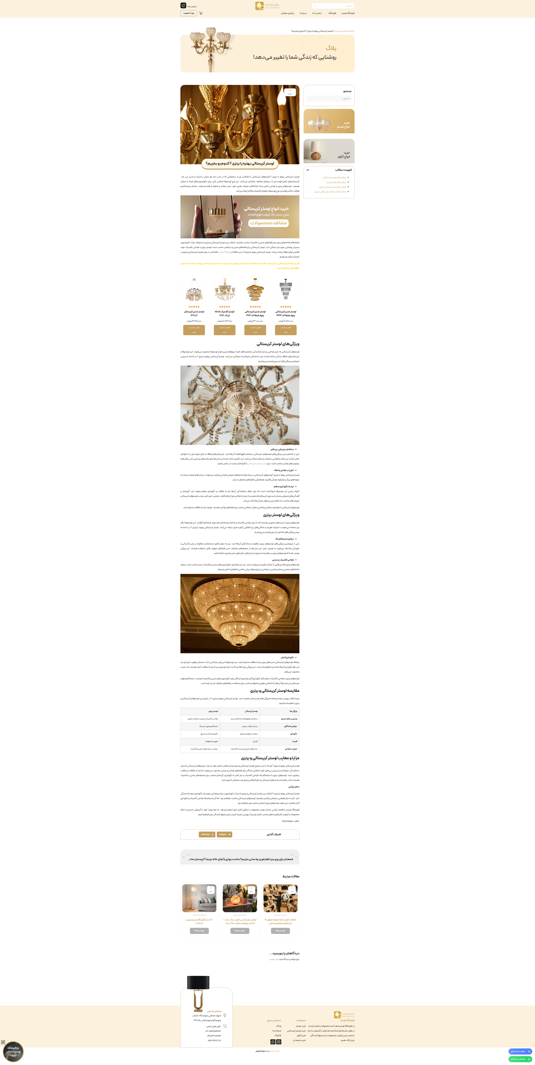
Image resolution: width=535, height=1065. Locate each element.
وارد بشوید (274, 959)
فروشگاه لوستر (348, 13)
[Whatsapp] (272, 1041)
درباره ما (303, 13)
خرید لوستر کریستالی (256, 463)
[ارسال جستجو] (315, 5)
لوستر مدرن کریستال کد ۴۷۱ (194, 313)
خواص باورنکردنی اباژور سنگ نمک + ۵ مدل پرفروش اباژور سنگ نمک (240, 921)
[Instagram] (278, 1041)
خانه (353, 31)
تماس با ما (317, 13)
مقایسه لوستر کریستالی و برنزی (332, 187)
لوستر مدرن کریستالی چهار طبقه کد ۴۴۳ (285, 313)
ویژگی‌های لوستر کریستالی (334, 177)
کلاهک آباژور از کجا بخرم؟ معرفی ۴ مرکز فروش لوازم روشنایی (280, 921)
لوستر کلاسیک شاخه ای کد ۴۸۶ (224, 313)
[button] (308, 170)
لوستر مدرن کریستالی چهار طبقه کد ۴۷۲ (255, 313)
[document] (12, 1053)
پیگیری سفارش (287, 13)
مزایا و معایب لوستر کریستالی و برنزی (330, 192)
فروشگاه (332, 13)
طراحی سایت (274, 1051)
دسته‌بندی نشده (341, 31)
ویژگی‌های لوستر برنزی (336, 182)
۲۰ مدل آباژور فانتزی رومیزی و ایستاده (199, 921)
